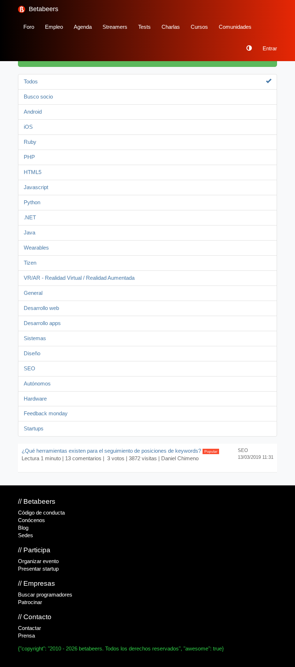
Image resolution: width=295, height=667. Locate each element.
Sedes (25, 535)
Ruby (30, 142)
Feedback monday (46, 413)
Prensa (26, 636)
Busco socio (38, 97)
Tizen (30, 263)
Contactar (29, 628)
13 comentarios (83, 458)
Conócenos (31, 520)
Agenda (83, 27)
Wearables (36, 248)
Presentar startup (38, 569)
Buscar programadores (45, 595)
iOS (28, 127)
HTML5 (32, 172)
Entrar (270, 48)
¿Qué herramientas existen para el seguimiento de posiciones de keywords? (119, 451)
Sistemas (35, 338)
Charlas (171, 27)
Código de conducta (41, 513)
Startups (34, 428)
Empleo (54, 27)
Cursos (199, 27)
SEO (29, 368)
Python (32, 202)
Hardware (35, 399)
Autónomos (37, 384)
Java (29, 233)
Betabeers (42, 9)
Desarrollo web (41, 308)
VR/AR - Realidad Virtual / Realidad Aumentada (79, 278)
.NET (30, 217)
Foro (28, 27)
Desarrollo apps (42, 323)
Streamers (115, 27)
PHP (29, 157)
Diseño (32, 353)
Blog (23, 528)
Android (33, 112)
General (33, 293)
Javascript (36, 187)
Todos (31, 81)
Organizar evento (38, 561)
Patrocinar (30, 602)
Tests (144, 27)
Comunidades (235, 27)
